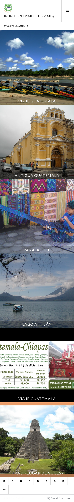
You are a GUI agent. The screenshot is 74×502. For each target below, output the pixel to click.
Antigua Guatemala (37, 175)
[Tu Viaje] (29, 481)
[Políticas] (21, 481)
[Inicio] (4, 481)
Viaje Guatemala (37, 101)
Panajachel (37, 249)
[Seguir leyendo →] (37, 67)
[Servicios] (55, 481)
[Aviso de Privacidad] (46, 481)
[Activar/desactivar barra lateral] (67, 11)
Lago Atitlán (37, 324)
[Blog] (63, 481)
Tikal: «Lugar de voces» (37, 473)
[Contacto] (4, 489)
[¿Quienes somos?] (12, 481)
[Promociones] (38, 481)
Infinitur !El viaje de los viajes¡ (29, 15)
